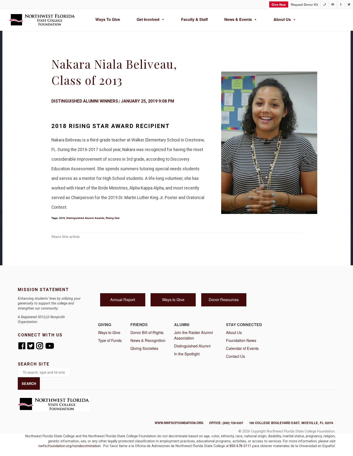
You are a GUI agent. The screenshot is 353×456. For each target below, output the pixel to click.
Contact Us (235, 356)
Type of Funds (110, 340)
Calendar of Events (242, 348)
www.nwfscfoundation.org (179, 423)
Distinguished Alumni (192, 346)
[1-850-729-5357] (325, 4)
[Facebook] (341, 4)
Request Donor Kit (304, 4)
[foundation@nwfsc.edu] (333, 4)
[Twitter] (349, 4)
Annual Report (122, 299)
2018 (62, 218)
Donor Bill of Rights (147, 332)
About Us (282, 19)
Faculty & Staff (194, 19)
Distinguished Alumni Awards (85, 218)
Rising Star (113, 218)
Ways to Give (107, 19)
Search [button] (29, 383)
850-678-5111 (241, 446)
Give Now (279, 4)
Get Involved (148, 19)
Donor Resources (224, 299)
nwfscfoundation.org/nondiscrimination (70, 446)
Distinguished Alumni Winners (84, 101)
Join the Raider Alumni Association (193, 335)
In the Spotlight (187, 354)
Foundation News (241, 340)
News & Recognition (147, 340)
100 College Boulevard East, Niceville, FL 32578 (291, 423)
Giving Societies (144, 348)
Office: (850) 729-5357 (226, 423)
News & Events (238, 19)
